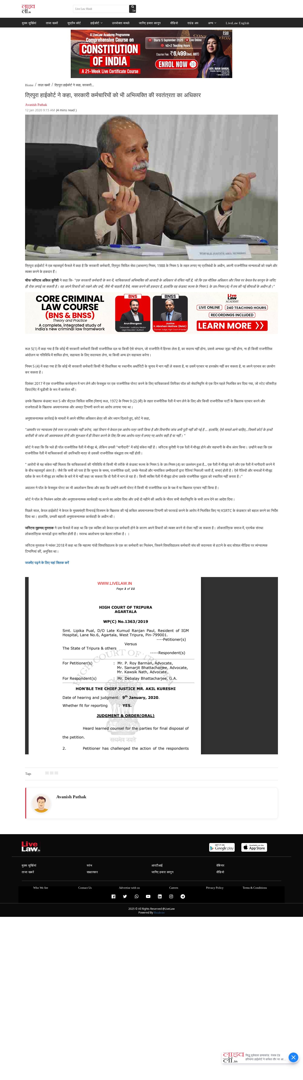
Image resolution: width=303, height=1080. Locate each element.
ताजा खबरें (52, 23)
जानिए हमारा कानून (150, 23)
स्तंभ (89, 865)
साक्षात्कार (92, 872)
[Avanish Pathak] (41, 803)
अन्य (210, 23)
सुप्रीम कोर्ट (74, 23)
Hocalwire (159, 912)
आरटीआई (157, 865)
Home (29, 85)
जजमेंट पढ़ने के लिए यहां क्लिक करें (47, 563)
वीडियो (174, 23)
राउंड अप (193, 23)
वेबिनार (220, 865)
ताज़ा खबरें (44, 85)
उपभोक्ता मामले (121, 23)
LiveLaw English (237, 23)
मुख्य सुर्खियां (29, 23)
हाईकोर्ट (95, 23)
